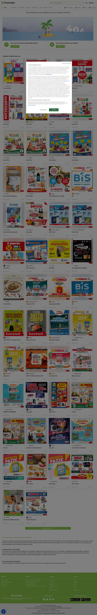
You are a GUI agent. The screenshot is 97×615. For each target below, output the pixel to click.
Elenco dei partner (31, 105)
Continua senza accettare (66, 63)
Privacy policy (48, 74)
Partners (65, 81)
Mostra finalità (43, 109)
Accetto (53, 109)
